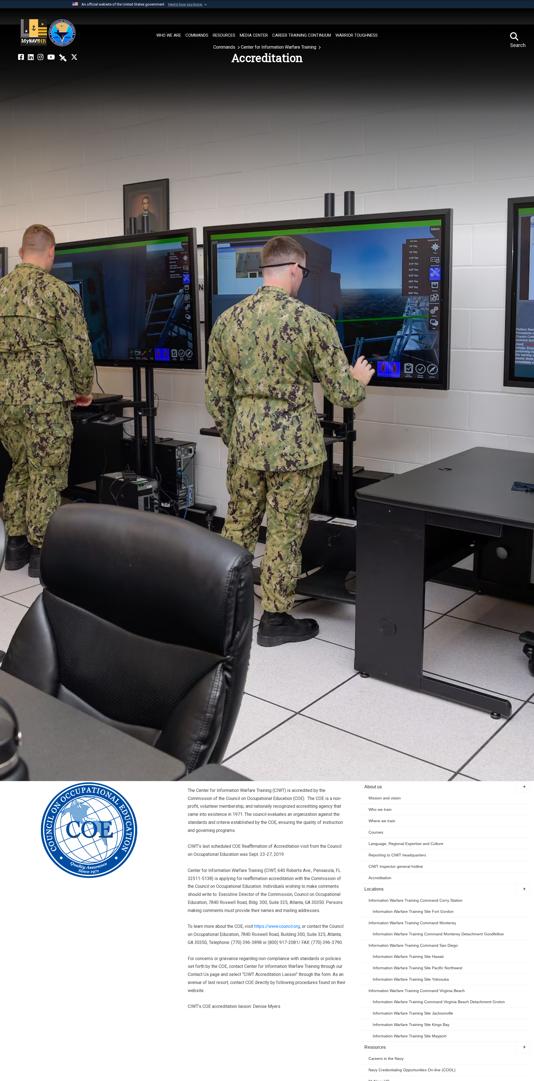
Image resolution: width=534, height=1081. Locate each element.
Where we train (382, 821)
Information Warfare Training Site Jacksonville (413, 1013)
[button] (188, 4)
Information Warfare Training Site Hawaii (408, 956)
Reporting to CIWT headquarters (397, 855)
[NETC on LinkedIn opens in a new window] (31, 57)
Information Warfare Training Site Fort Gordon (413, 911)
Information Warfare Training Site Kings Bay (411, 1024)
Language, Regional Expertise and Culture (406, 843)
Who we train (380, 809)
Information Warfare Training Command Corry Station (416, 900)
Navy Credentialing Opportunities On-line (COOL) (412, 1070)
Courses (376, 832)
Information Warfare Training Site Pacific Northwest (417, 968)
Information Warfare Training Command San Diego (413, 945)
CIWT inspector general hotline (396, 866)
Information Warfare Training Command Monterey (412, 923)
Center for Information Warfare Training (279, 47)
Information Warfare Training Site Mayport (409, 1036)
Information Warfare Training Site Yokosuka (411, 979)
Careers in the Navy (386, 1058)
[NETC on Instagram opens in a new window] (40, 57)
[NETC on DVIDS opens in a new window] (63, 57)
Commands (224, 47)
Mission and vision (385, 798)
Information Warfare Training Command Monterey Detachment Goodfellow (438, 934)
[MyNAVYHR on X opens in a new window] (74, 57)
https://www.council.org (277, 926)
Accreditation (380, 878)
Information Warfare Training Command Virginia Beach (417, 990)
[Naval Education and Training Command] (48, 33)
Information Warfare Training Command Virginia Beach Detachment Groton (439, 1002)
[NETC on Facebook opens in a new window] (21, 57)
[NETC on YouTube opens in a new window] (51, 57)
